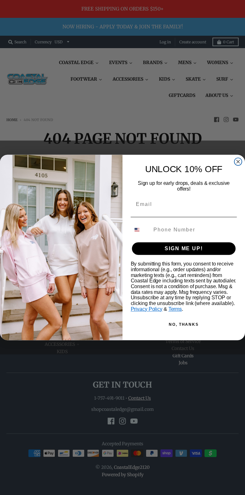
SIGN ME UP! (184, 248)
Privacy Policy (146, 309)
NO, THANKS (184, 324)
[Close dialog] (238, 162)
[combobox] (141, 230)
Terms (175, 309)
